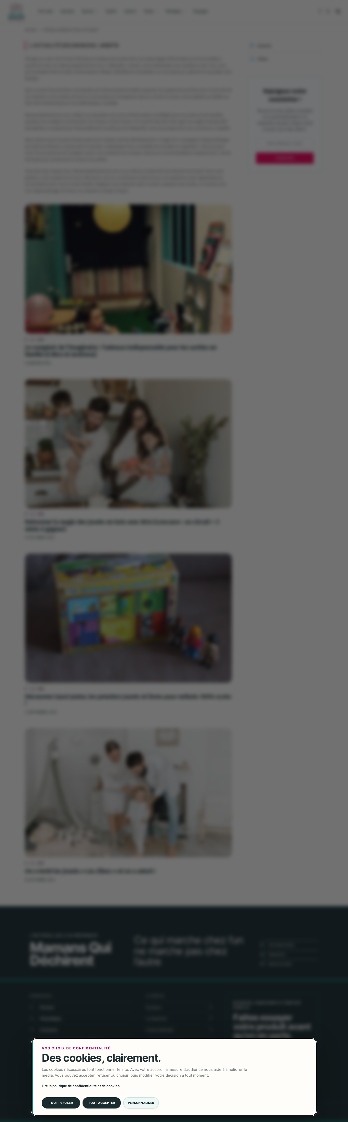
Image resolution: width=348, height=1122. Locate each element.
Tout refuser (61, 1103)
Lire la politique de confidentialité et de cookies (80, 1086)
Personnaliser (141, 1103)
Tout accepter (101, 1103)
